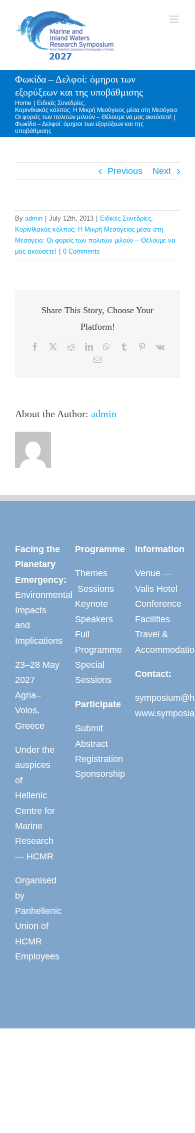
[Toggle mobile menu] (175, 19)
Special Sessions (93, 672)
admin (33, 218)
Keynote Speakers (94, 611)
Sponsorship (97, 774)
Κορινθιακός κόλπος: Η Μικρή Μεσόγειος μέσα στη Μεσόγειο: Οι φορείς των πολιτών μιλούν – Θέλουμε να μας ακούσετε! (95, 240)
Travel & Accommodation (157, 641)
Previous (125, 171)
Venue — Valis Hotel (156, 580)
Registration (97, 759)
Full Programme (97, 641)
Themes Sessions (94, 580)
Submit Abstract (91, 735)
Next (161, 171)
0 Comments (81, 251)
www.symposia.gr (157, 713)
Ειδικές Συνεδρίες (125, 218)
